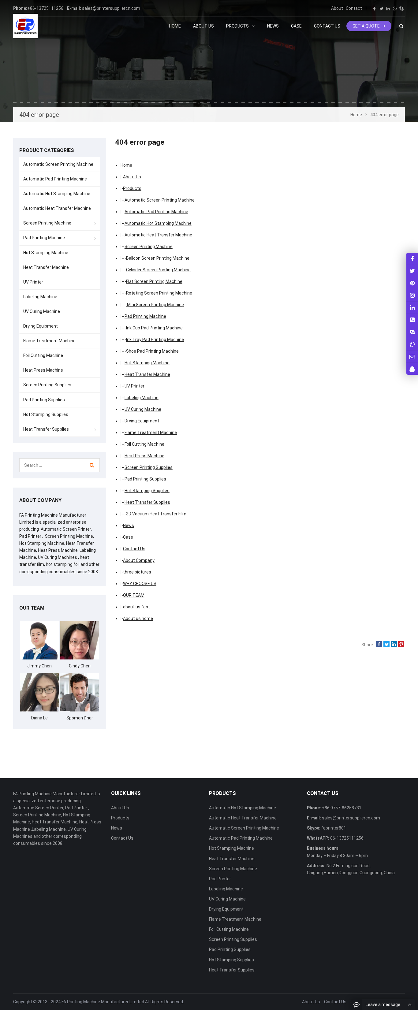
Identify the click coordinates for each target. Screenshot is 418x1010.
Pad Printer (220, 878)
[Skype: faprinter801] (412, 332)
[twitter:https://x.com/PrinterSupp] (412, 271)
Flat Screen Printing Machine (154, 281)
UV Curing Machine (143, 409)
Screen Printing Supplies (149, 467)
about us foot (136, 606)
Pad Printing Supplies (145, 479)
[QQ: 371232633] (412, 369)
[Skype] (401, 8)
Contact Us (134, 548)
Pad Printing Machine (145, 316)
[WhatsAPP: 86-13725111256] (412, 344)
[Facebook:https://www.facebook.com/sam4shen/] (412, 259)
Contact (354, 8)
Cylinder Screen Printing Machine (158, 269)
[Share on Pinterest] (401, 644)
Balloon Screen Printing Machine (157, 258)
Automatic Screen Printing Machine (160, 200)
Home (175, 26)
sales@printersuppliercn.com (111, 8)
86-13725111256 (346, 838)
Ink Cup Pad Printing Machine (154, 327)
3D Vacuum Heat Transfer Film (156, 513)
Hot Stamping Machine (147, 362)
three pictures (137, 572)
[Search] (92, 465)
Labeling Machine (142, 397)
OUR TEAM (133, 595)
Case (128, 537)
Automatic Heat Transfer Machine (158, 234)
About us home (138, 618)
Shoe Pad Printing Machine (152, 351)
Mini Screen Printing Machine (155, 304)
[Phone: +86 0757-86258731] (412, 320)
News (128, 525)
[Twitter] (381, 8)
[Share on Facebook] (379, 644)
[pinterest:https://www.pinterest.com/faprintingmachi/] (412, 283)
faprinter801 (333, 828)
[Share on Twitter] (386, 644)
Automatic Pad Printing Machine (156, 211)
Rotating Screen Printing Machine (159, 293)
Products (132, 188)
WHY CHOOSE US (139, 583)
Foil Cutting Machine (144, 444)
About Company (139, 560)
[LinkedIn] (388, 8)
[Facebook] (374, 8)
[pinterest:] (412, 295)
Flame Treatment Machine (151, 432)
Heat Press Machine (144, 455)
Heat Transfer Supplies (147, 502)
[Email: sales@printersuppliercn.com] (412, 356)
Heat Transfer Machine (147, 374)
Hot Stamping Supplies (147, 490)
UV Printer (134, 386)
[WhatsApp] (394, 8)
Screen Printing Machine (149, 246)
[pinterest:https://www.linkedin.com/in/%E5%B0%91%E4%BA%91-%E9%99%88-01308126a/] (412, 308)
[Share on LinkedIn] (393, 644)
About (337, 8)
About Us (132, 176)
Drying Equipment (142, 420)
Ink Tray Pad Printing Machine (155, 339)
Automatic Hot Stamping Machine (158, 223)
